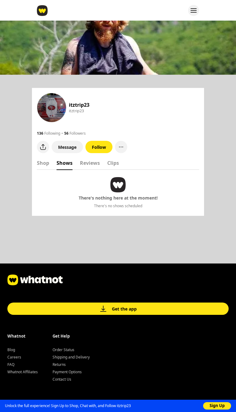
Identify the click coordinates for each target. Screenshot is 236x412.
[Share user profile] (43, 147)
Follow (99, 147)
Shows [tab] (65, 163)
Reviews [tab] (90, 163)
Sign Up (217, 405)
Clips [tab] (113, 163)
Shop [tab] (43, 163)
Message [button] (67, 147)
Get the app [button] (124, 309)
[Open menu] (193, 10)
